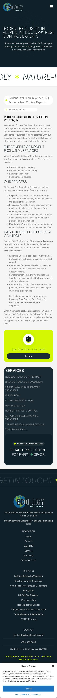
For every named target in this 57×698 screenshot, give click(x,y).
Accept (28, 688)
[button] (53, 666)
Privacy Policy (35, 694)
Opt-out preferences (22, 694)
